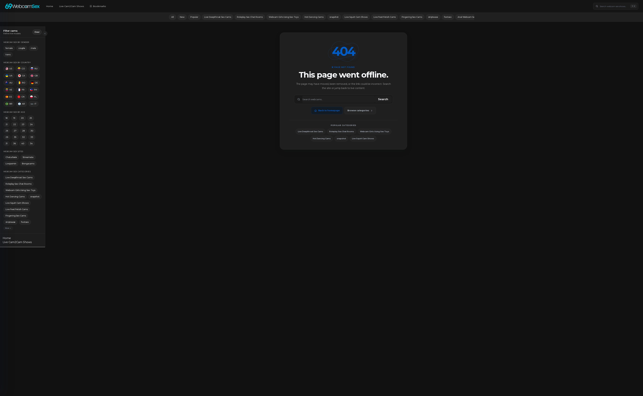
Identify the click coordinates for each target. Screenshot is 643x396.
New (182, 17)
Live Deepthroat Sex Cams (217, 17)
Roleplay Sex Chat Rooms (250, 17)
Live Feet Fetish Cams (385, 17)
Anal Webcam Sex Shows (470, 17)
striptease (433, 17)
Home (49, 6)
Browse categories (358, 110)
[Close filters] (45, 33)
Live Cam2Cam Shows (71, 6)
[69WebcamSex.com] (22, 6)
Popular (194, 17)
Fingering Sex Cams (412, 17)
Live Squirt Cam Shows (356, 17)
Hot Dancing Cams (314, 17)
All (172, 17)
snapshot (334, 17)
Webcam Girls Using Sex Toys (283, 17)
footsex (448, 17)
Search (383, 99)
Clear (37, 32)
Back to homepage (329, 110)
